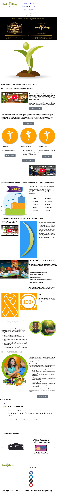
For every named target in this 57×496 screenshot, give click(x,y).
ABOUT (32, 3)
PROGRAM (25, 6)
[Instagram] (31, 481)
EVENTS (31, 10)
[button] (2, 415)
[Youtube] (31, 485)
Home (25, 3)
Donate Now (5, 146)
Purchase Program (25, 146)
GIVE (34, 6)
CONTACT (33, 13)
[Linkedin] (31, 477)
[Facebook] (31, 473)
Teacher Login (43, 146)
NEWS (24, 10)
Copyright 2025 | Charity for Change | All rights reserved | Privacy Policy (26, 491)
